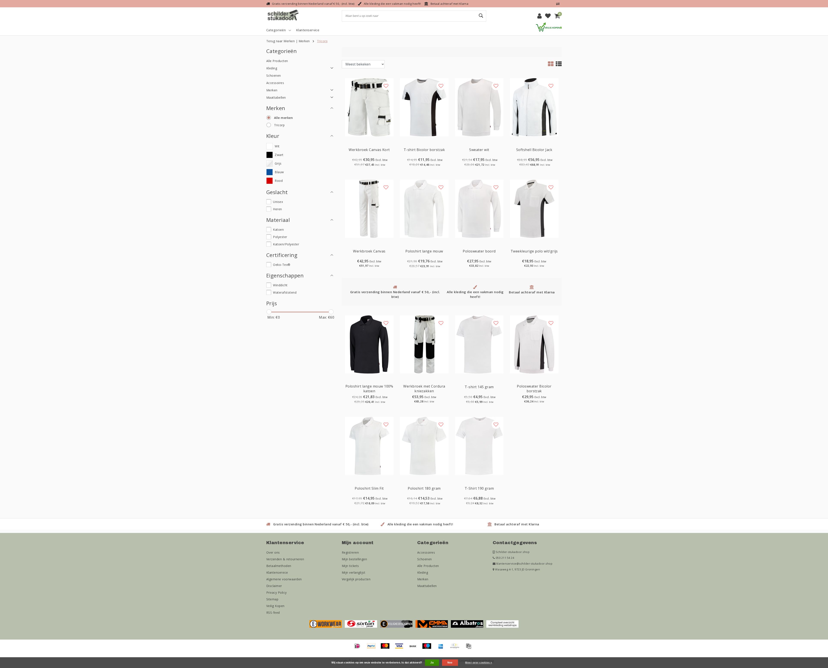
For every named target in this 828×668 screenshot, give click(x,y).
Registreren (350, 552)
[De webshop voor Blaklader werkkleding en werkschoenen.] (325, 623)
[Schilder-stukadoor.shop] (283, 16)
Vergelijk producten (356, 579)
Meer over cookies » (478, 662)
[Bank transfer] (414, 648)
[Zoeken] (481, 15)
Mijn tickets (350, 566)
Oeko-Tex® (281, 265)
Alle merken (283, 118)
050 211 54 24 (504, 558)
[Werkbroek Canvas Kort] (369, 107)
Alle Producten (428, 566)
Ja (432, 662)
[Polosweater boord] (479, 208)
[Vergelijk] (559, 3)
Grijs (278, 163)
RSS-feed (273, 612)
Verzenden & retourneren (285, 559)
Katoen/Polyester (286, 244)
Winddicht (280, 285)
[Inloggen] (539, 16)
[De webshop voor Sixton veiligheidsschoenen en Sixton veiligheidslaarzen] (361, 623)
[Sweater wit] (479, 107)
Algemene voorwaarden (284, 579)
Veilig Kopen (275, 606)
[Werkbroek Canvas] (369, 208)
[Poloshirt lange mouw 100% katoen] (369, 344)
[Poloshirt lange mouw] (424, 208)
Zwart (279, 155)
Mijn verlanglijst (353, 572)
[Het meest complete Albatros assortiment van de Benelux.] (467, 623)
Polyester (280, 237)
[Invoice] (469, 648)
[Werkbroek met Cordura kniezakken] (424, 344)
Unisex (278, 202)
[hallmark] (549, 26)
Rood (279, 181)
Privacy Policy (276, 592)
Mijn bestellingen (354, 559)
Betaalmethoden (278, 566)
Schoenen (424, 559)
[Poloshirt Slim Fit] (369, 445)
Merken (304, 41)
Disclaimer (274, 586)
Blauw (279, 172)
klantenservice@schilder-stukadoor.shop (524, 563)
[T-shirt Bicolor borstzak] (424, 107)
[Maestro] (428, 648)
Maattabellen (427, 586)
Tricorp (322, 41)
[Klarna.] (456, 648)
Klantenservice (277, 572)
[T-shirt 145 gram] (479, 344)
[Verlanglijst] (548, 16)
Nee (450, 662)
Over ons (273, 552)
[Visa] (401, 648)
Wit (277, 146)
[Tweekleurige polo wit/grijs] (534, 208)
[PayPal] (373, 648)
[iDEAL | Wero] (359, 648)
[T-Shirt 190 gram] (479, 445)
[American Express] (442, 648)
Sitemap (272, 599)
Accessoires (426, 552)
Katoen (278, 229)
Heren (277, 209)
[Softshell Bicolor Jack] (534, 107)
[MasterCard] (387, 648)
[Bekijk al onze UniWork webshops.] (502, 623)
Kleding (422, 572)
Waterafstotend (284, 292)
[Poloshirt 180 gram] (424, 445)
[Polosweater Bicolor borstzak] (534, 344)
